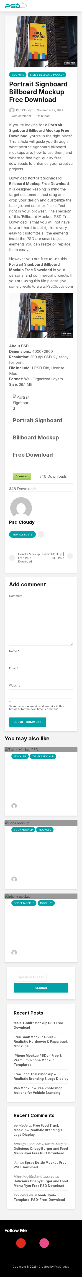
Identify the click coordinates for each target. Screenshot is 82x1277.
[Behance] (32, 1243)
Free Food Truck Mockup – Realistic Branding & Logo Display (38, 1129)
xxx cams (21, 1195)
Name (14, 651)
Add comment (21, 116)
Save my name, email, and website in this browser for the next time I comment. (36, 708)
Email (13, 668)
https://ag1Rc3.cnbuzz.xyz (34, 1176)
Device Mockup (24, 903)
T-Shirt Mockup (43, 756)
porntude (20, 1125)
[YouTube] (21, 1243)
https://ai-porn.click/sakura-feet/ (38, 1144)
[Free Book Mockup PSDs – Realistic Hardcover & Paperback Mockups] (17, 822)
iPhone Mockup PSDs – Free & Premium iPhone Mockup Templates (38, 1060)
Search (41, 988)
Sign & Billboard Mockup (47, 74)
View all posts (22, 534)
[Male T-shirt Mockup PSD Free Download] (21, 749)
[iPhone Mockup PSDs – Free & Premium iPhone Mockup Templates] (18, 896)
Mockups (18, 74)
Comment (15, 596)
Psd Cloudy (23, 110)
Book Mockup (23, 829)
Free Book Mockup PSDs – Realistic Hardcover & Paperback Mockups (41, 1041)
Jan (16, 1162)
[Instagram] (9, 1243)
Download (21, 476)
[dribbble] (44, 1243)
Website (14, 685)
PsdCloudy (61, 1266)
